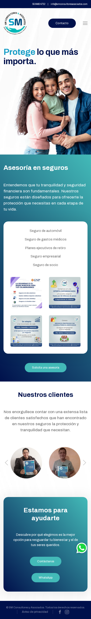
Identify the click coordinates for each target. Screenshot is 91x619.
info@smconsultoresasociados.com (69, 4)
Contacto (62, 23)
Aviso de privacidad (35, 611)
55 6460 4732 (38, 4)
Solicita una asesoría (45, 367)
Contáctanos (45, 561)
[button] (85, 23)
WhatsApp (45, 577)
